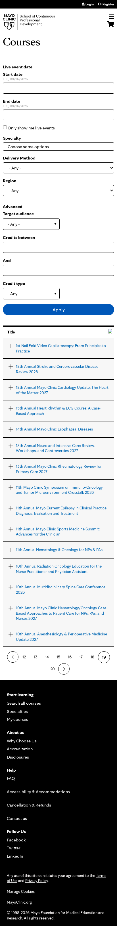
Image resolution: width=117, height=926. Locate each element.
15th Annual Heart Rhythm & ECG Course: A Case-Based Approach (58, 411)
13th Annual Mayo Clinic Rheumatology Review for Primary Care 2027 (59, 469)
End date (11, 101)
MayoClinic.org (19, 902)
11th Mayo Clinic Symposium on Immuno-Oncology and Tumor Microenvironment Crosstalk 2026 (59, 490)
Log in (89, 4)
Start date (12, 74)
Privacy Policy (36, 880)
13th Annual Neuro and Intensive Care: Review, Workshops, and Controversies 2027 (55, 448)
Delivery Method (19, 158)
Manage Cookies (21, 891)
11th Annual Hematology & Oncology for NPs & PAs (59, 549)
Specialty (12, 138)
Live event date (17, 67)
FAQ (11, 778)
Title (11, 331)
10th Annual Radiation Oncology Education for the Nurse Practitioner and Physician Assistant (59, 569)
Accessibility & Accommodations (38, 791)
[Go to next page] (64, 669)
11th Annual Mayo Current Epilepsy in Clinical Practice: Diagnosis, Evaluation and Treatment (61, 510)
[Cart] (110, 27)
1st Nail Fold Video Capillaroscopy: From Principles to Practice (61, 348)
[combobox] (36, 146)
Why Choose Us (22, 741)
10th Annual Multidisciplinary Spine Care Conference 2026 (60, 589)
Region (9, 180)
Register (108, 4)
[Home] (35, 22)
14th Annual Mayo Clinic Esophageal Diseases (54, 429)
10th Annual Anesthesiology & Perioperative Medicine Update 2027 (61, 636)
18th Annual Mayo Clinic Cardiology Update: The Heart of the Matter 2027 (62, 390)
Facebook (16, 840)
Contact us (17, 818)
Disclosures (18, 757)
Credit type (14, 283)
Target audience (18, 213)
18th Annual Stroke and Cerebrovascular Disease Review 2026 (57, 369)
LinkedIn (15, 856)
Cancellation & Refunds (29, 805)
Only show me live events (31, 128)
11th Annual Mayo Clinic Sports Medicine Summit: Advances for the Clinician (58, 531)
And (7, 260)
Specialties (17, 711)
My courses (17, 719)
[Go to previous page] (12, 657)
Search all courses (24, 703)
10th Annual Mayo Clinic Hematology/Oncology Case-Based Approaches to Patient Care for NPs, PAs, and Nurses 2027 (62, 613)
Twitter (13, 848)
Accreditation (20, 748)
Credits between (19, 237)
